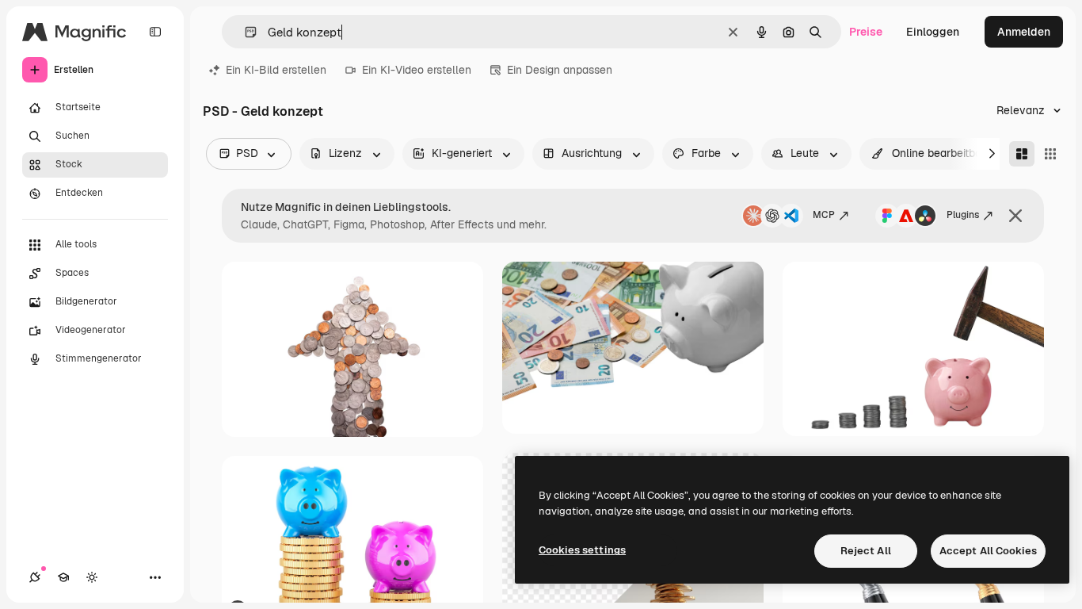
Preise (865, 32)
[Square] (1050, 154)
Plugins (963, 215)
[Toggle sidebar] (155, 31)
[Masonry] (1021, 154)
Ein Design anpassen (559, 70)
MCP (824, 215)
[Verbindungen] (35, 577)
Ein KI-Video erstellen (416, 70)
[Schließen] (1015, 215)
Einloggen (932, 32)
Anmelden (1023, 32)
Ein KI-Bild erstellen (276, 70)
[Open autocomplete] (244, 32)
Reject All (865, 550)
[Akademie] (63, 577)
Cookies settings (582, 550)
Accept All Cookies (988, 550)
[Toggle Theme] (92, 577)
